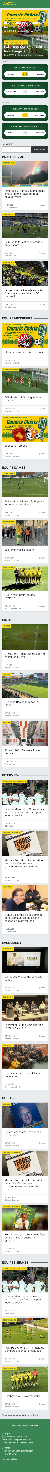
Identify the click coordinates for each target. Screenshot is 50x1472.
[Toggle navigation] (45, 4)
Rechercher (7, 144)
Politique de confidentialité (25, 1425)
